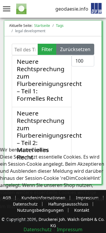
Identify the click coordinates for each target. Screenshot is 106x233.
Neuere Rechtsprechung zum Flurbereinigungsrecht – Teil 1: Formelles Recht (49, 79)
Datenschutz (38, 229)
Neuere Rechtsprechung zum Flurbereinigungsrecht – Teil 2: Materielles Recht (49, 135)
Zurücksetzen (75, 49)
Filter (47, 49)
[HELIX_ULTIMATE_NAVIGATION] (5, 9)
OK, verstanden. (21, 220)
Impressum (69, 229)
